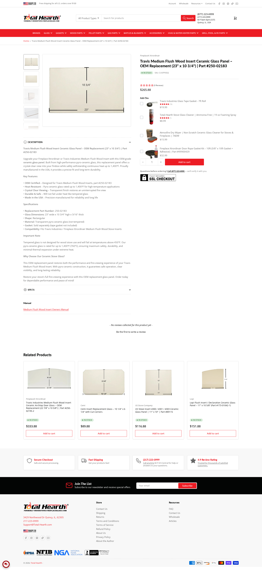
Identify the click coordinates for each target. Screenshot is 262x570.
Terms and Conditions (107, 520)
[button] (189, 85)
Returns (100, 516)
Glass (47, 33)
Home (26, 41)
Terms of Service (104, 524)
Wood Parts (76, 33)
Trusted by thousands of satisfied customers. (213, 464)
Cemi (83, 405)
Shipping (100, 512)
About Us (101, 532)
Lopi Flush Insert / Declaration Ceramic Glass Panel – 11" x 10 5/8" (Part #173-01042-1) (212, 404)
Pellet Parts (95, 33)
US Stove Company (144, 405)
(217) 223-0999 (203, 17)
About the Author (105, 540)
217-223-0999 (31, 520)
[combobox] (148, 18)
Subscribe (187, 485)
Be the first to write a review (131, 331)
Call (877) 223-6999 (176, 171)
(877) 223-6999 (205, 14)
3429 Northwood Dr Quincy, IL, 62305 (43, 517)
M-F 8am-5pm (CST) (206, 19)
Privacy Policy (103, 537)
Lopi (192, 399)
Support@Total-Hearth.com (37, 524)
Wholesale (183, 3)
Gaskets (60, 33)
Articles (172, 520)
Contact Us (210, 3)
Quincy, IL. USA (204, 22)
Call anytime (148, 463)
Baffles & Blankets (133, 33)
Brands (36, 33)
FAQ (171, 508)
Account (172, 3)
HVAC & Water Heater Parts (182, 33)
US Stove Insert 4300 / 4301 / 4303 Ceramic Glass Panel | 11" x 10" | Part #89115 (157, 410)
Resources (196, 3)
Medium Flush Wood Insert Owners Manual (46, 309)
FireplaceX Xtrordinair (150, 55)
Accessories (155, 33)
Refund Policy (103, 528)
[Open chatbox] (6, 564)
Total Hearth (36, 563)
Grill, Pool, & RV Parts (213, 33)
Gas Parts (113, 33)
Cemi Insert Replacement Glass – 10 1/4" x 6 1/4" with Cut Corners (103, 410)
